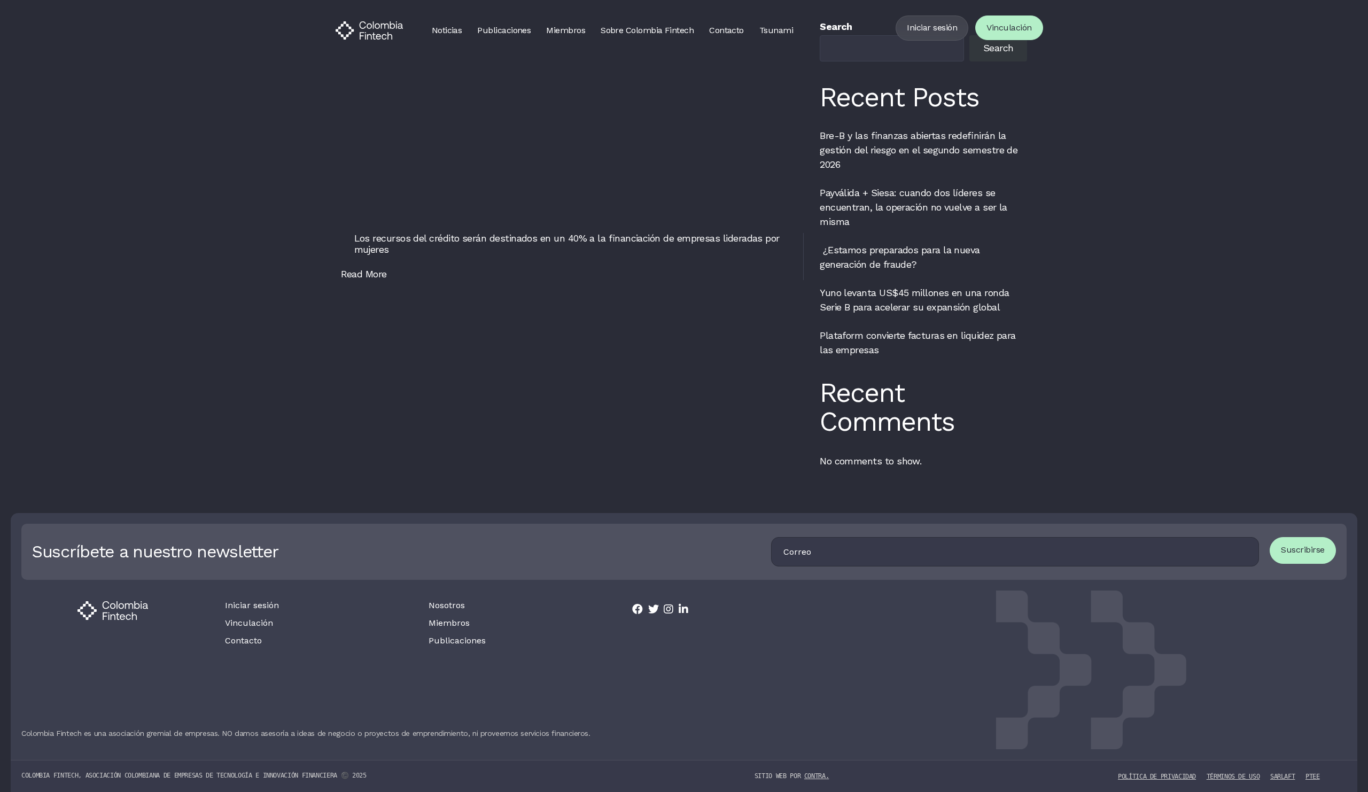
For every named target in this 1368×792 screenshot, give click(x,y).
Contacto (726, 30)
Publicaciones (504, 30)
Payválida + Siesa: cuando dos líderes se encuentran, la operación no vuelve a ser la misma (913, 207)
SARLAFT (1282, 776)
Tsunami (776, 30)
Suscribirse (1303, 550)
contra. (816, 776)
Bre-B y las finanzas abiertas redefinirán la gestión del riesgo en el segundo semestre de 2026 (918, 150)
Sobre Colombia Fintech (647, 30)
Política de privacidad (1157, 776)
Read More (364, 273)
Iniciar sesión (932, 27)
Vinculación (1009, 27)
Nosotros (447, 605)
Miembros (565, 30)
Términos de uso (1233, 776)
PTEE (1312, 776)
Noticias (447, 30)
